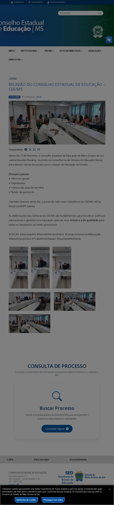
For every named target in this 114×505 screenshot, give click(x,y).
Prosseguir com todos (53, 500)
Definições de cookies (26, 500)
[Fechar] (109, 489)
